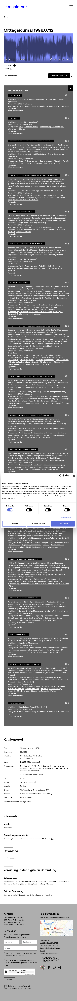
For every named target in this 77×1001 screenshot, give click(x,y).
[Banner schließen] (74, 476)
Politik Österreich (25, 195)
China (55, 584)
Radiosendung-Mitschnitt (35, 106)
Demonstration (14, 309)
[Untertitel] (63, 59)
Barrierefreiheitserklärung (50, 948)
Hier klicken (21, 972)
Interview (49, 161)
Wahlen (40, 618)
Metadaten (11, 858)
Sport (46, 543)
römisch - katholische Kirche (27, 307)
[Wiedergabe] (10, 59)
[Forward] (14, 59)
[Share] (51, 59)
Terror (27, 266)
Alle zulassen (63, 523)
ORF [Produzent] (26, 758)
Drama (23, 581)
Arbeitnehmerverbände (17, 467)
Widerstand (25, 309)
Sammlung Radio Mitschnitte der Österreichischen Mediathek (28, 895)
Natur (21, 127)
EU (26, 396)
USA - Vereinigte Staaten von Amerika (44, 652)
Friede (15, 618)
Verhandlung (49, 360)
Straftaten (38, 195)
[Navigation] (71, 7)
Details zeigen (66, 517)
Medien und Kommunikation (30, 648)
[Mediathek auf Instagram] (54, 967)
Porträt (65, 161)
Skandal (11, 401)
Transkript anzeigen (59, 75)
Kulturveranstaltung (33, 686)
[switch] (29, 509)
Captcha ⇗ (29, 974)
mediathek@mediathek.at (14, 925)
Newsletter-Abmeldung (49, 954)
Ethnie (44, 309)
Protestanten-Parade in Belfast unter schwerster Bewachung (33, 326)
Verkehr (34, 266)
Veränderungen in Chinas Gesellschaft (24, 559)
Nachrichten (15, 95)
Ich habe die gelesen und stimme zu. (21, 962)
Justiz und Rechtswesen (57, 195)
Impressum (44, 940)
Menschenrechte (55, 581)
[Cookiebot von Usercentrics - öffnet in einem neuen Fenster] (61, 475)
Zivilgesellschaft (40, 579)
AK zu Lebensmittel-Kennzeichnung (23, 449)
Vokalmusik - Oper (36, 161)
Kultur (21, 161)
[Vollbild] (71, 59)
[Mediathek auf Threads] (59, 967)
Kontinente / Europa (60, 403)
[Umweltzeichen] (42, 967)
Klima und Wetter (31, 127)
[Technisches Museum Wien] (49, 959)
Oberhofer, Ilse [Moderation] (31, 756)
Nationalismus (50, 618)
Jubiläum (11, 307)
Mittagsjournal (25, 802)
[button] (67, 59)
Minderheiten (53, 309)
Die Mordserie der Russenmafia (21, 212)
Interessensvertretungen (54, 465)
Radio (45, 648)
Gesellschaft (25, 766)
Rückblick (57, 161)
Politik (21, 106)
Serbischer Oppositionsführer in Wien (24, 598)
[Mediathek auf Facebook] (48, 967)
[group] (21, 75)
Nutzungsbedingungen (49, 943)
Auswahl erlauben (38, 523)
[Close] (70, 88)
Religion (52, 305)
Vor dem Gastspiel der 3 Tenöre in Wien (24, 664)
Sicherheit (47, 266)
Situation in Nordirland (19, 282)
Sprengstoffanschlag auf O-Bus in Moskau (26, 244)
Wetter (14, 118)
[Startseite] (16, 6)
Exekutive (11, 198)
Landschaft (38, 543)
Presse (42, 951)
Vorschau (64, 648)
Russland (11, 232)
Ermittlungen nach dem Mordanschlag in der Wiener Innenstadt (34, 175)
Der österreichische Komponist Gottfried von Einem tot (30, 141)
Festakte (59, 305)
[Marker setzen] (59, 59)
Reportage (53, 357)
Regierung (36, 309)
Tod (26, 161)
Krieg (10, 618)
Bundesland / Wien (30, 200)
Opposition (29, 616)
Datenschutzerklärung (49, 945)
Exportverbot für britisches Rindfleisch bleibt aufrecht (31, 376)
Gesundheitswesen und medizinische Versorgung (38, 399)
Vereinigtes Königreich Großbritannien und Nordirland (29, 364)
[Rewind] (6, 59)
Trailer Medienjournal (18, 634)
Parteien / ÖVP (14, 545)
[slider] (38, 62)
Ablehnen (14, 523)
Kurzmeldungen (16, 703)
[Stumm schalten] (55, 59)
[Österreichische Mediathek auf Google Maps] (56, 928)
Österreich (58, 163)
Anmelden (9, 980)
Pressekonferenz (35, 435)
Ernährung (13, 399)
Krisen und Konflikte (39, 305)
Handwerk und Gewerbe (59, 396)
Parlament (49, 616)
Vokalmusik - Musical (16, 689)
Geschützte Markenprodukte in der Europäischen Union (31, 415)
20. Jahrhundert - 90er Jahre (57, 106)
